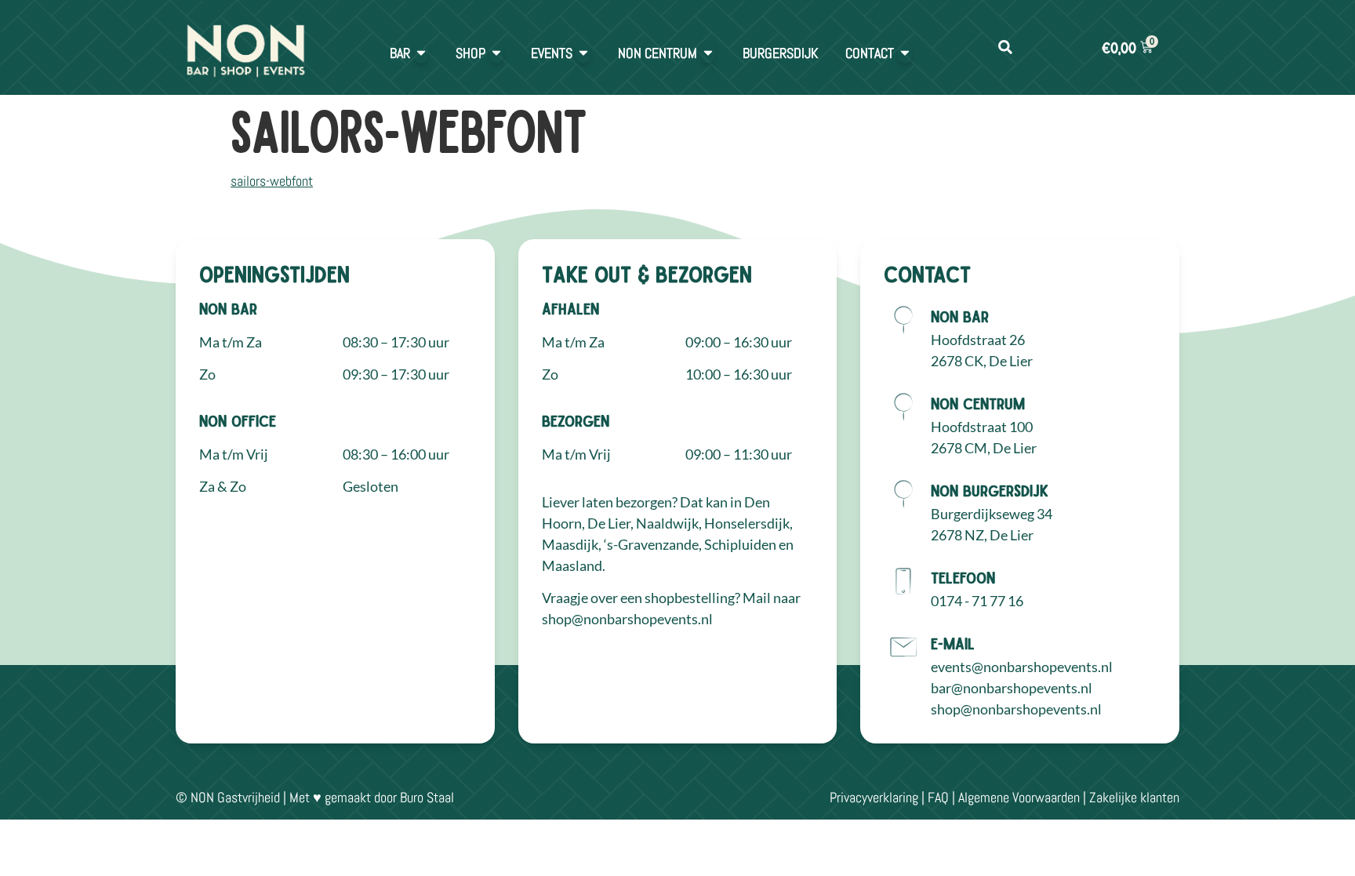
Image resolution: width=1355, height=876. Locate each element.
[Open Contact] (905, 53)
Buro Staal (427, 797)
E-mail (953, 643)
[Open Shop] (496, 53)
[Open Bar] (421, 53)
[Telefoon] (903, 581)
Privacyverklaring (874, 797)
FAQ (938, 797)
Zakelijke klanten (1134, 797)
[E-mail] (903, 647)
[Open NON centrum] (708, 53)
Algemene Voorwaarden (1019, 797)
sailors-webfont (272, 181)
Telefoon (963, 577)
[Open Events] (583, 53)
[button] (1005, 47)
